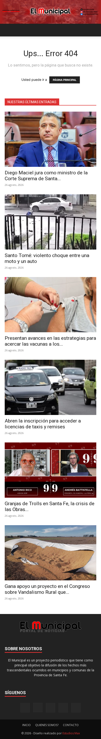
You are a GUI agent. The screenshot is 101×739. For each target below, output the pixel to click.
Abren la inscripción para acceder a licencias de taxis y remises (43, 424)
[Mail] (50, 707)
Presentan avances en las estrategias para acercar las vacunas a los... (50, 341)
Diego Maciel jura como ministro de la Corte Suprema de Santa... (46, 175)
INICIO (26, 725)
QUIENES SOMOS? (46, 725)
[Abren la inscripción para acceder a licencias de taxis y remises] (50, 387)
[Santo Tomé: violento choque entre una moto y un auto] (50, 222)
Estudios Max (71, 733)
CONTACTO (71, 725)
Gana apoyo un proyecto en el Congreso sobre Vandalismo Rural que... (47, 589)
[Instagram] (38, 707)
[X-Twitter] (63, 707)
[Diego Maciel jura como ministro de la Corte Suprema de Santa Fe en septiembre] (50, 139)
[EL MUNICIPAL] (50, 12)
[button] (8, 30)
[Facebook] (25, 707)
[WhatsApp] (76, 707)
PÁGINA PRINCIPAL (64, 80)
